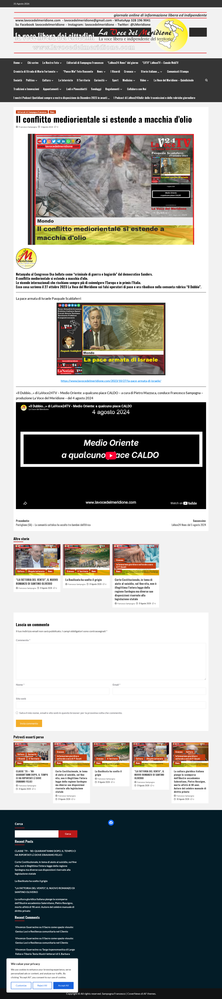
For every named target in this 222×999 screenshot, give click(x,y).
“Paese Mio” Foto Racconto (78, 71)
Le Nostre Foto (50, 63)
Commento (23, 640)
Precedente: (53, 523)
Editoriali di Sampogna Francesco (85, 63)
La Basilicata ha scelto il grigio (83, 580)
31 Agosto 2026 (46, 588)
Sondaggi (96, 89)
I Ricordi (115, 71)
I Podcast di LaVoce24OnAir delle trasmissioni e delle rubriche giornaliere (154, 98)
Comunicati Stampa (178, 71)
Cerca (19, 824)
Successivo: (189, 523)
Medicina (127, 80)
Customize (21, 985)
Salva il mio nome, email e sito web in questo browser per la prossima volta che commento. (70, 712)
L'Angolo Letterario (36, 571)
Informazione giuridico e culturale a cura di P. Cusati (134, 565)
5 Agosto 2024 (47, 127)
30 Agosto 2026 (183, 799)
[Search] (206, 80)
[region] (42, 975)
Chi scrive (32, 63)
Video (143, 80)
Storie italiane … (150, 71)
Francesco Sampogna (28, 127)
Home (16, 63)
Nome (20, 684)
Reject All (42, 985)
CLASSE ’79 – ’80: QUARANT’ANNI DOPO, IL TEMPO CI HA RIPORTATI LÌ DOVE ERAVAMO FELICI (32, 776)
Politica (30, 80)
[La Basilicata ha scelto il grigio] (86, 559)
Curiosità (99, 80)
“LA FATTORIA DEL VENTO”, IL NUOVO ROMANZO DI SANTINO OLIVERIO (37, 582)
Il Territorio (83, 80)
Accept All (63, 985)
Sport (115, 80)
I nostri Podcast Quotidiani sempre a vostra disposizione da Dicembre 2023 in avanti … (61, 98)
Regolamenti (112, 89)
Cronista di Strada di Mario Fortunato (34, 71)
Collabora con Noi (136, 89)
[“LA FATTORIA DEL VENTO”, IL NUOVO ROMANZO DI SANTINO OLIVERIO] (36, 559)
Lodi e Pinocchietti (76, 89)
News (100, 71)
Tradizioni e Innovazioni (26, 89)
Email (116, 684)
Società (17, 80)
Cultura (46, 80)
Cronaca (128, 71)
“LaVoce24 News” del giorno (122, 63)
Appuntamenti (51, 89)
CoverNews (133, 993)
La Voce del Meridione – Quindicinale (174, 80)
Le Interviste (65, 80)
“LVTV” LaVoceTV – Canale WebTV (160, 63)
